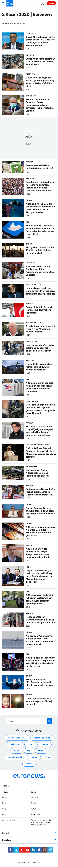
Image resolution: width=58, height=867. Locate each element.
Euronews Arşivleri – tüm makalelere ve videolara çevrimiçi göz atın (41, 822)
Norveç (29, 764)
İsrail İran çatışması (17, 738)
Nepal (16, 751)
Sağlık (33, 803)
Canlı (51, 3)
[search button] (49, 721)
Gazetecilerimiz (9, 820)
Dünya (33, 792)
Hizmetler (6, 833)
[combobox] (29, 721)
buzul (30, 744)
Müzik (41, 751)
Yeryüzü (34, 797)
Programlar (35, 814)
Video (4, 814)
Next (4, 803)
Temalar (5, 786)
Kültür (33, 809)
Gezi (4, 809)
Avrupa (5, 792)
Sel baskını (15, 744)
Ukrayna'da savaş (42, 738)
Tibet (47, 757)
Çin (28, 751)
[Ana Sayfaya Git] (9, 3)
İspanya (44, 744)
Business (6, 797)
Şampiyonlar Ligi (16, 757)
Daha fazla (6, 840)
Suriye (34, 757)
